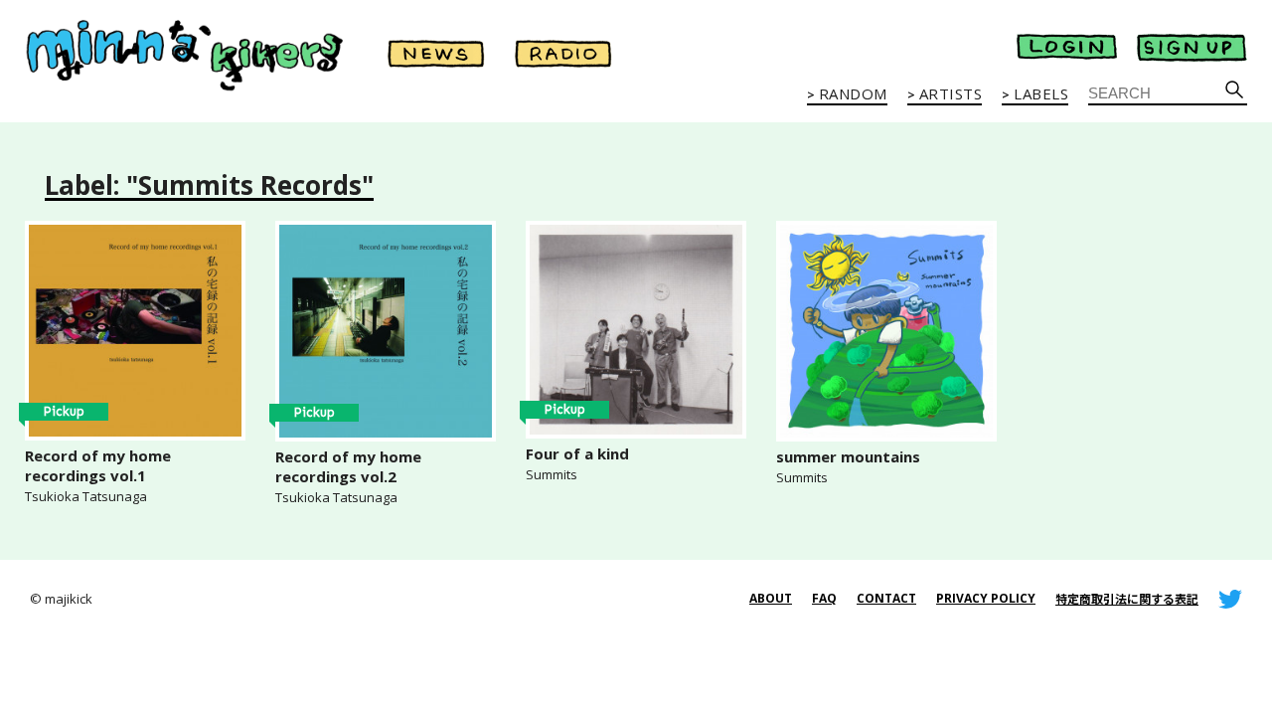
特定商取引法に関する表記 (1126, 599)
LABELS (1041, 94)
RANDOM (853, 94)
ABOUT (770, 598)
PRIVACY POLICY (985, 598)
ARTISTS (951, 94)
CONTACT (886, 598)
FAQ (824, 598)
